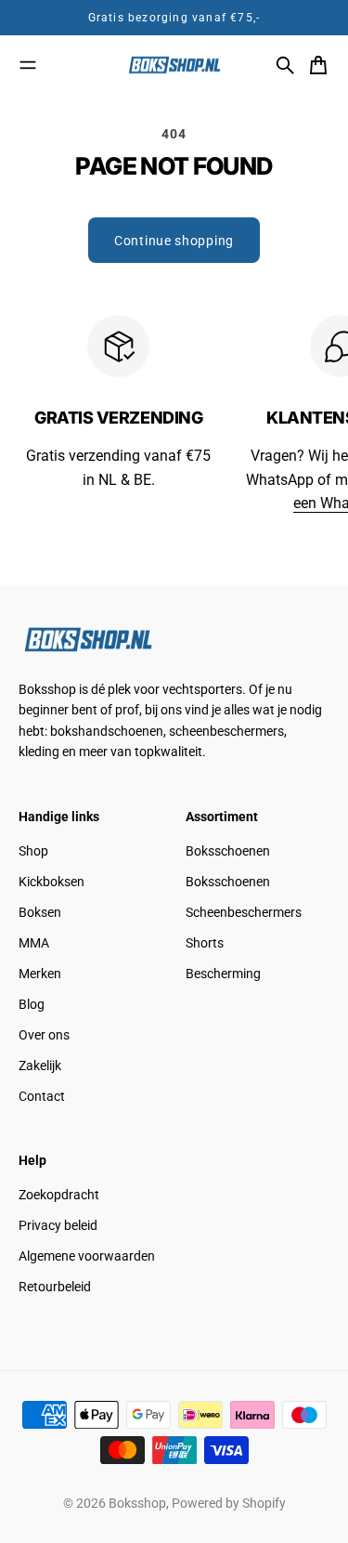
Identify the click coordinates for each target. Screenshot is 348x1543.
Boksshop (137, 1503)
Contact (42, 1096)
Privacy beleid (58, 1225)
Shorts (205, 942)
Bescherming (223, 973)
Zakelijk (40, 1065)
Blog (32, 1004)
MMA (34, 942)
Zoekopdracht (59, 1194)
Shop (33, 850)
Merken (40, 973)
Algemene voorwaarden (87, 1256)
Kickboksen (51, 881)
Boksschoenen (228, 850)
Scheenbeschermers (244, 912)
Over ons (44, 1034)
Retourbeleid (55, 1286)
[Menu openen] (28, 65)
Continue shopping (174, 240)
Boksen (40, 912)
